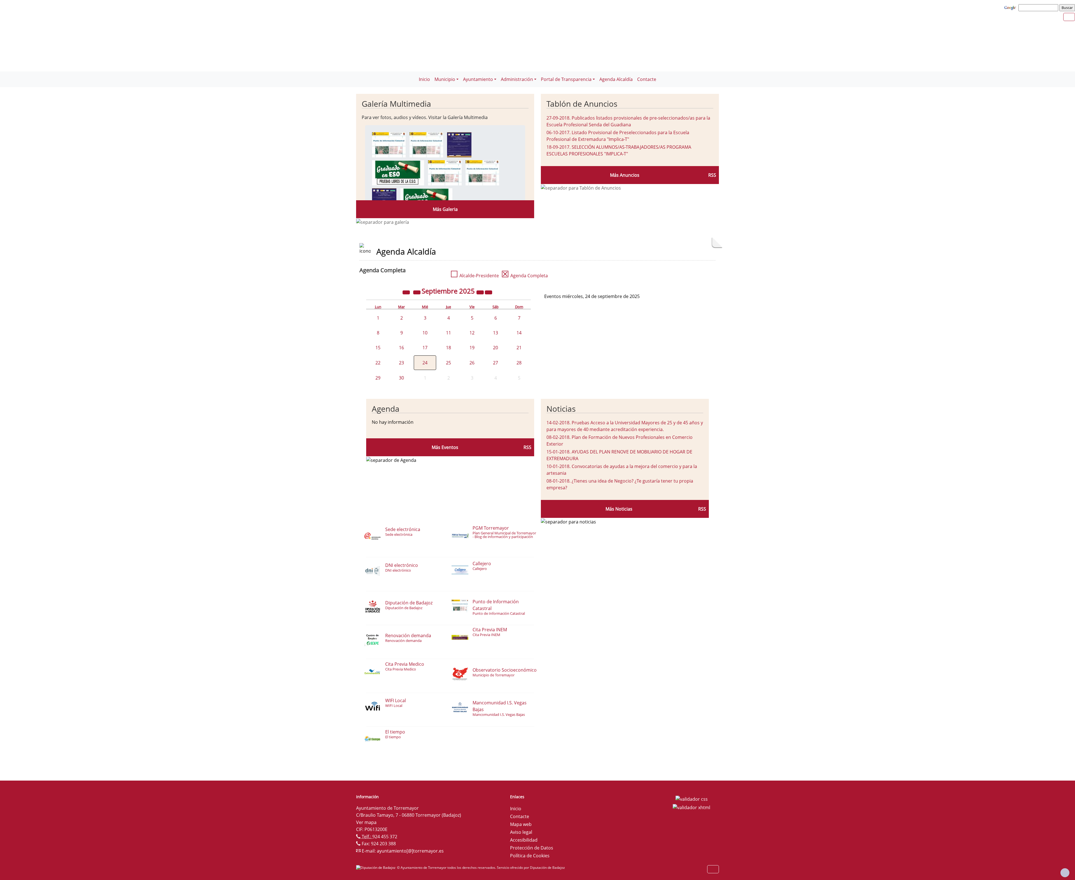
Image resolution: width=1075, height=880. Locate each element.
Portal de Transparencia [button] (566, 79)
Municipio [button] (444, 79)
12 (472, 333)
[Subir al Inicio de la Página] (1064, 872)
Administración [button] (517, 79)
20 (495, 347)
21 (519, 347)
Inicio (424, 79)
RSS (712, 175)
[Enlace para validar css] (692, 798)
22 (377, 363)
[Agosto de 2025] (417, 292)
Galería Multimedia (396, 103)
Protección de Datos (531, 848)
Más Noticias (619, 509)
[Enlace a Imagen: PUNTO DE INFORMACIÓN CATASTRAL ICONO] (426, 144)
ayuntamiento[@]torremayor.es (410, 851)
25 (448, 363)
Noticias (561, 408)
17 (424, 347)
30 (401, 378)
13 (495, 333)
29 (377, 378)
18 (448, 347)
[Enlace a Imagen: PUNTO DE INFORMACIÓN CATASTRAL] (389, 144)
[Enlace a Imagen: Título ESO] (398, 172)
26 (472, 363)
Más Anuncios (624, 175)
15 (377, 347)
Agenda (385, 408)
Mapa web (521, 824)
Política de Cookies (530, 856)
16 (401, 347)
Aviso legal (521, 832)
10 (424, 333)
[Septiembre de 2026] (480, 292)
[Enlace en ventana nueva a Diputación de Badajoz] (376, 867)
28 (519, 363)
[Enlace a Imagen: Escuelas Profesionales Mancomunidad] (459, 144)
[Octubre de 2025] (488, 292)
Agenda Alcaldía (616, 79)
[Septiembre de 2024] (407, 292)
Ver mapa (366, 822)
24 (424, 363)
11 (448, 333)
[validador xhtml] (691, 807)
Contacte (646, 79)
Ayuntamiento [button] (478, 79)
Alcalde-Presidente (474, 276)
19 (472, 347)
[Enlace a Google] (1010, 7)
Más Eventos (445, 447)
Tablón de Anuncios (581, 103)
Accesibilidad (524, 840)
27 (495, 363)
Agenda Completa (524, 276)
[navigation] (1039, 7)
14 (519, 333)
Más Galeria (445, 209)
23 (401, 363)
